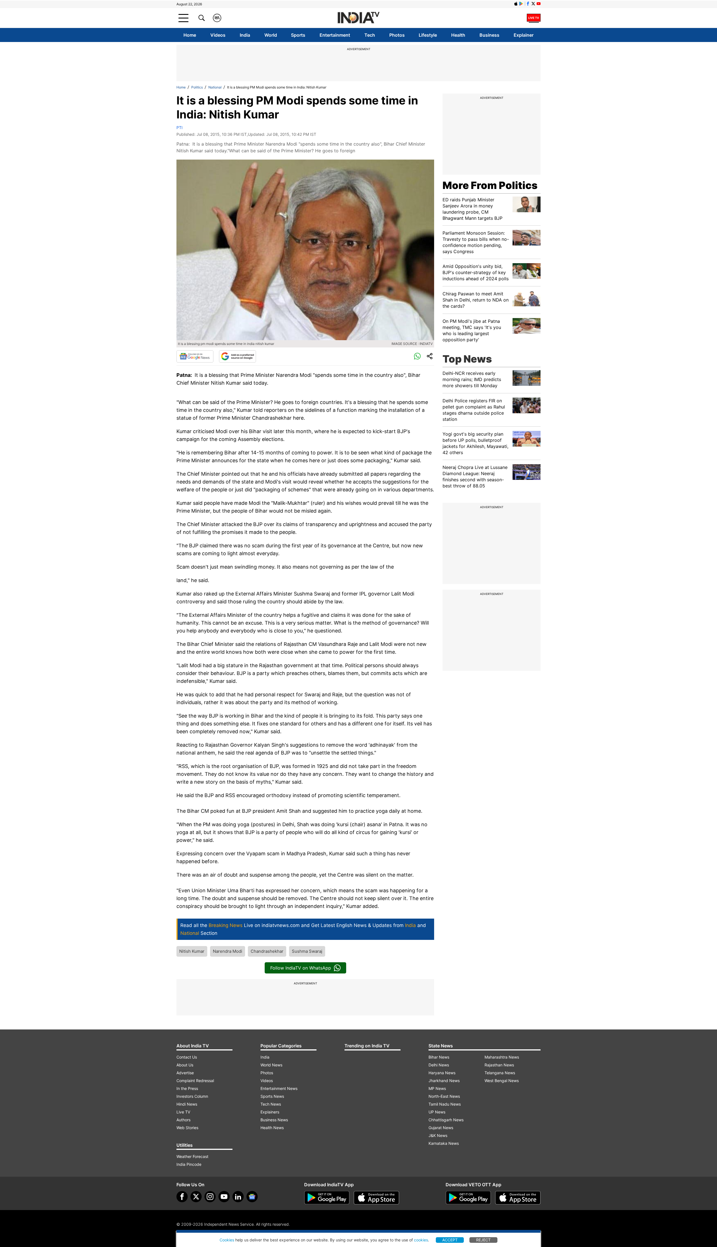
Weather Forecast (192, 1156)
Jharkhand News (444, 1080)
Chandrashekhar (267, 951)
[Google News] (194, 356)
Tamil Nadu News (445, 1104)
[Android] (521, 4)
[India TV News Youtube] (539, 4)
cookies (421, 1239)
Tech (369, 35)
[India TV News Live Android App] (327, 1197)
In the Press (187, 1088)
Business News (274, 1119)
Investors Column (192, 1096)
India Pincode (188, 1164)
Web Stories (187, 1127)
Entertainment (335, 35)
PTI (179, 127)
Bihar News (439, 1057)
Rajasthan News (499, 1064)
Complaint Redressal (195, 1080)
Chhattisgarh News (446, 1119)
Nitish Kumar (191, 951)
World (270, 35)
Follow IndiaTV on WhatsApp (300, 968)
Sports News (272, 1096)
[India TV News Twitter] (533, 4)
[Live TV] (534, 18)
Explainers (269, 1112)
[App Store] (376, 1197)
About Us (184, 1064)
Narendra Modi (227, 951)
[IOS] (516, 4)
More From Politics (490, 185)
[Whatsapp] (417, 356)
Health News (272, 1127)
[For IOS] (518, 1197)
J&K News (438, 1135)
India (245, 35)
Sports (298, 35)
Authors (183, 1119)
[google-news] (252, 1196)
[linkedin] (238, 1196)
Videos (217, 35)
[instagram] (210, 1196)
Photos (397, 35)
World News (271, 1064)
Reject (483, 1239)
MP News (437, 1088)
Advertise (185, 1072)
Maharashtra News (502, 1057)
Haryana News (442, 1072)
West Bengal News (502, 1080)
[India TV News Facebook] (528, 4)
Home (189, 35)
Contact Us (186, 1057)
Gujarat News (441, 1127)
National (215, 87)
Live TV (183, 1112)
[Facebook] (182, 1196)
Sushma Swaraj (307, 951)
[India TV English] (358, 18)
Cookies (227, 1239)
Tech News (270, 1104)
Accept (450, 1239)
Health (458, 35)
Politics (197, 87)
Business (489, 35)
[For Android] (468, 1197)
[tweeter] (196, 1196)
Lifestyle (428, 35)
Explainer (524, 35)
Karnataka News (444, 1143)
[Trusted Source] (237, 356)
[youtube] (224, 1196)
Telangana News (500, 1072)
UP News (437, 1112)
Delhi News (439, 1064)
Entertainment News (278, 1088)
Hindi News (186, 1104)
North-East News (444, 1096)
